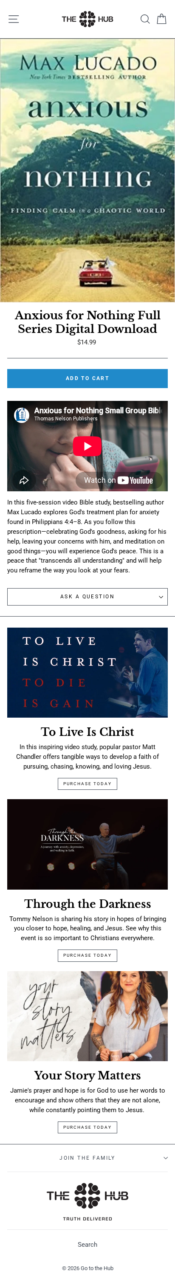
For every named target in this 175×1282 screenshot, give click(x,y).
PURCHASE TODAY (87, 1127)
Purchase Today (87, 783)
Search (87, 1244)
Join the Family (87, 1158)
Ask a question (87, 597)
